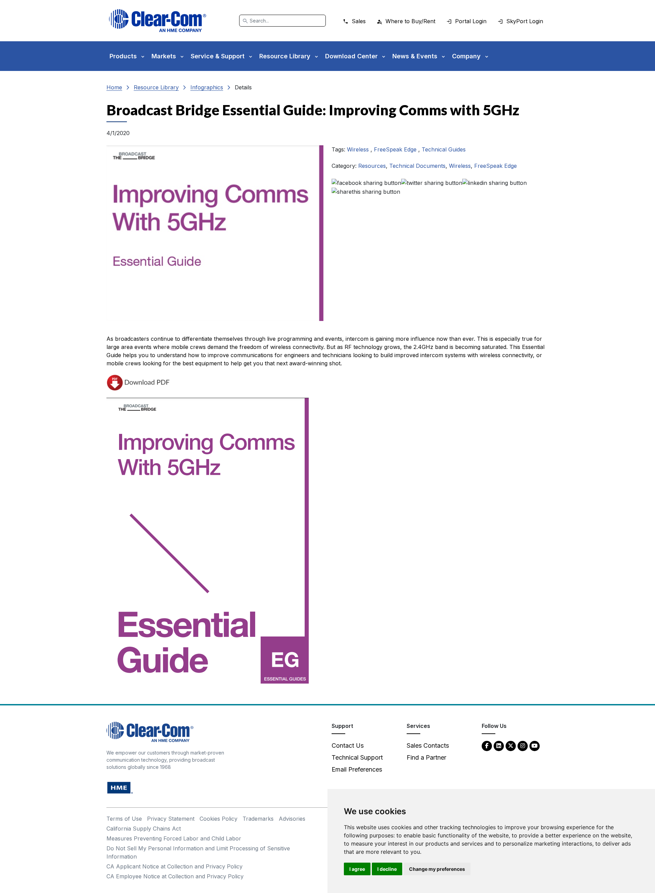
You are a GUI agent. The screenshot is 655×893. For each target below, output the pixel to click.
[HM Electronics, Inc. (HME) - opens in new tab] (120, 787)
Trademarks (258, 818)
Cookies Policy (218, 818)
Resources (372, 165)
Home (114, 87)
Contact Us (348, 745)
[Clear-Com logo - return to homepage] (157, 20)
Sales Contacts (428, 745)
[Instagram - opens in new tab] (523, 745)
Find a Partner (426, 757)
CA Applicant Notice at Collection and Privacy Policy (174, 866)
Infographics (206, 87)
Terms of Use (124, 818)
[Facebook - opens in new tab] (487, 745)
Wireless (358, 149)
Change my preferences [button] (437, 869)
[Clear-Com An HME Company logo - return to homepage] (149, 731)
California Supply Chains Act (143, 828)
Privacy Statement (170, 818)
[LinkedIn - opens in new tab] (499, 745)
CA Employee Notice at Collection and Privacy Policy (175, 876)
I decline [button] (387, 869)
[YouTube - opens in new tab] (534, 745)
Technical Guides (444, 149)
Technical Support (357, 757)
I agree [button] (357, 869)
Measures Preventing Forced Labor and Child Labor (173, 838)
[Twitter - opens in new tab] (511, 745)
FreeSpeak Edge (396, 149)
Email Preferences (357, 769)
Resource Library (156, 87)
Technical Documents (417, 165)
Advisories (292, 818)
